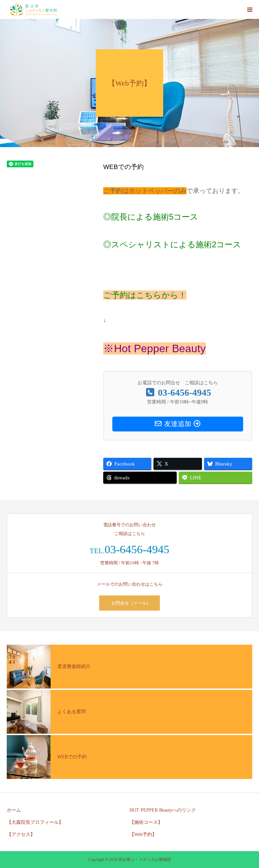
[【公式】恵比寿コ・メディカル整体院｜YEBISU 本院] (33, 9)
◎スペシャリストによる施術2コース (172, 244)
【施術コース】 (146, 822)
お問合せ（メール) (129, 603)
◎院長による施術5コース (150, 216)
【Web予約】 (143, 834)
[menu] (249, 9)
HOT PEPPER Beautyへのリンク (163, 810)
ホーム (14, 810)
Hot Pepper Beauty (160, 348)
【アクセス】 (21, 834)
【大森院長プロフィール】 (35, 822)
